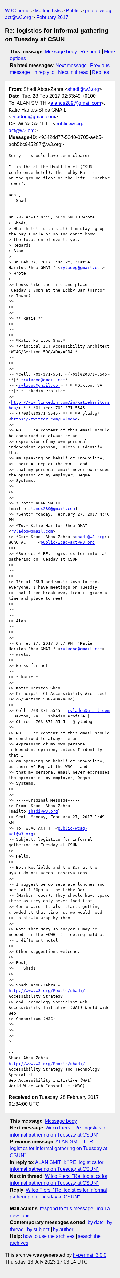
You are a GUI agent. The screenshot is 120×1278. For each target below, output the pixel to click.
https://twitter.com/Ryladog (44, 419)
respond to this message (66, 1208)
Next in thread (73, 72)
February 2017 (52, 17)
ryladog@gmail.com (33, 116)
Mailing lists (48, 10)
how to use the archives (48, 1236)
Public (73, 10)
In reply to (43, 72)
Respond (90, 51)
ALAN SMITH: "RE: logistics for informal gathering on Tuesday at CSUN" (58, 1148)
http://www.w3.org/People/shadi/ (47, 990)
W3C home (17, 10)
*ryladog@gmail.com (43, 380)
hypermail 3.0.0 (89, 1255)
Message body (61, 51)
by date (96, 1222)
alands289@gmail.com (75, 103)
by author (63, 1229)
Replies (100, 72)
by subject (38, 1229)
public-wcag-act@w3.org (68, 542)
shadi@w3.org (83, 89)
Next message (71, 65)
